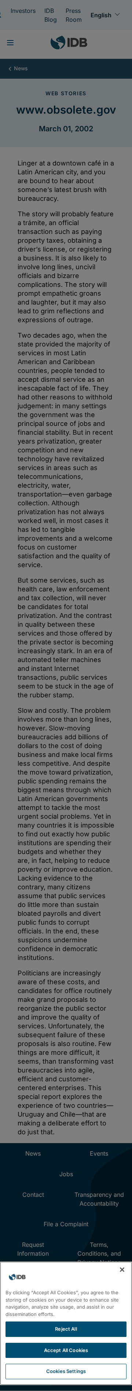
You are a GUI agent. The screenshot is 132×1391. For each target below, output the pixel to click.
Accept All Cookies (66, 1350)
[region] (66, 1323)
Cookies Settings (66, 1371)
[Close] (122, 1270)
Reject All (66, 1329)
